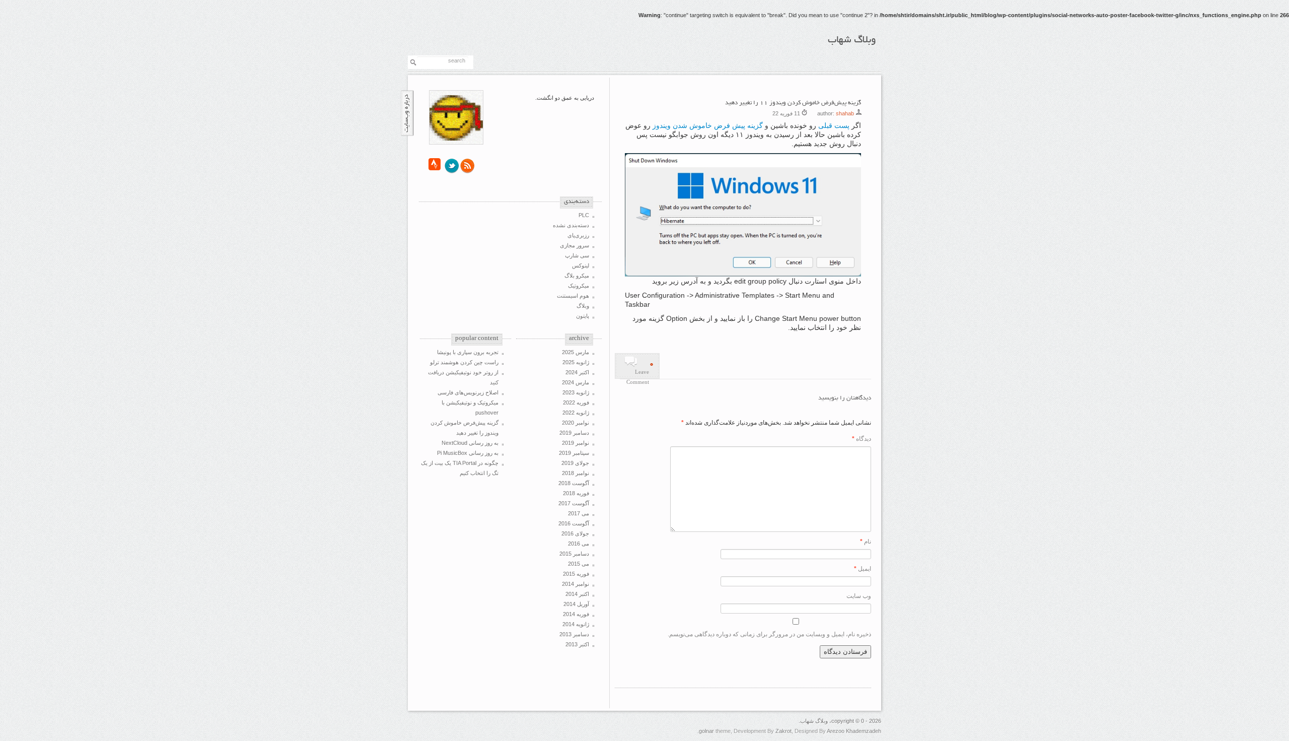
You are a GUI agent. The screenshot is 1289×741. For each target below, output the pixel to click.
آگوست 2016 (573, 523)
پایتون (582, 316)
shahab (845, 113)
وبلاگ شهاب (852, 40)
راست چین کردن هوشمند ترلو (464, 362)
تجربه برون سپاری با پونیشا (467, 352)
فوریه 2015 (576, 574)
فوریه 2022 (576, 402)
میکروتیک (578, 286)
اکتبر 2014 (577, 594)
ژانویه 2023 (575, 392)
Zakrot (783, 731)
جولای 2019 (575, 463)
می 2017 (578, 513)
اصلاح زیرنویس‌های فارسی (468, 392)
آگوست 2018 (573, 483)
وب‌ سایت (858, 595)
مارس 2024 (575, 382)
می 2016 (578, 544)
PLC (584, 215)
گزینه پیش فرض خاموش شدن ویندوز (708, 125)
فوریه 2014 (576, 614)
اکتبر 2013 (577, 644)
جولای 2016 (575, 533)
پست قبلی (833, 125)
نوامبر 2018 (575, 473)
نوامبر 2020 (575, 423)
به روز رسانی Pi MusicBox (467, 453)
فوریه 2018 (576, 493)
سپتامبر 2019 (574, 453)
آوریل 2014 (576, 604)
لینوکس (580, 265)
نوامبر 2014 (575, 584)
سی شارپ (577, 255)
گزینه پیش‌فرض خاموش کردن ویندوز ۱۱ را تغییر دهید (793, 103)
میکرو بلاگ (576, 276)
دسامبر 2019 (574, 433)
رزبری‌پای (578, 235)
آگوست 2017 (573, 503)
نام (865, 541)
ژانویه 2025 (575, 362)
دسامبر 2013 (574, 634)
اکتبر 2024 (577, 372)
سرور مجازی (574, 245)
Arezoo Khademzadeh (854, 731)
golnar (706, 731)
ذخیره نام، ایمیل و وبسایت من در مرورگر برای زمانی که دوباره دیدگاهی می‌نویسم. (769, 634)
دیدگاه (861, 438)
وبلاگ (583, 306)
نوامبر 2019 (575, 443)
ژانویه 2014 (575, 624)
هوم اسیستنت (573, 296)
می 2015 (578, 564)
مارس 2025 (575, 352)
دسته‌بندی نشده (571, 225)
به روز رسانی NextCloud (470, 443)
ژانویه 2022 (575, 413)
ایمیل (862, 568)
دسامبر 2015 (574, 554)
